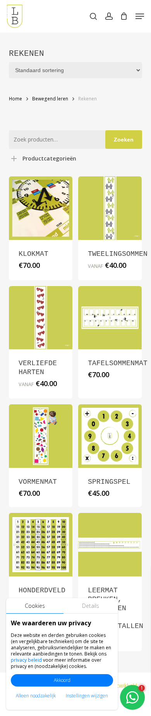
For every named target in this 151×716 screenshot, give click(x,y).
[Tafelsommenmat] (110, 318)
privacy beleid (26, 660)
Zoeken (124, 139)
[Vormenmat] (40, 436)
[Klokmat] (40, 208)
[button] (140, 16)
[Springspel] (110, 436)
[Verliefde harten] (40, 318)
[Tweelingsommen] (110, 208)
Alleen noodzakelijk (36, 695)
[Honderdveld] (40, 544)
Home (15, 98)
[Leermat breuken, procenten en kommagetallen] (110, 544)
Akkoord (62, 680)
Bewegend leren (50, 98)
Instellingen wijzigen (87, 695)
